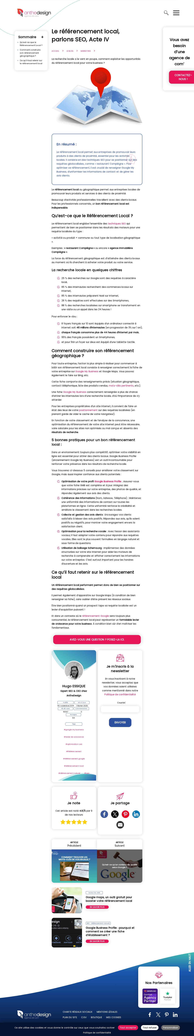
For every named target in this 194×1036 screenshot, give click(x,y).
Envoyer (120, 722)
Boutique (96, 1017)
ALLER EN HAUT (190, 963)
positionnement (88, 410)
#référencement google (74, 758)
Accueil (55, 51)
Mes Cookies (113, 1017)
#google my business (74, 729)
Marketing (86, 51)
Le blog (70, 51)
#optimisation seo (74, 744)
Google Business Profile (108, 481)
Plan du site (70, 1017)
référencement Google (95, 615)
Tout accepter (128, 1027)
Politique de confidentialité (120, 694)
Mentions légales (107, 1011)
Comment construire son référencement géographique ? (30, 53)
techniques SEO (117, 223)
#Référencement (73, 751)
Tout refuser (150, 1027)
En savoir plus (97, 907)
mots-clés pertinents (121, 385)
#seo (86, 773)
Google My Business (86, 371)
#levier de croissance (74, 737)
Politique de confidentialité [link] (97, 1032)
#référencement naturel (69, 773)
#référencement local (74, 766)
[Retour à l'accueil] (34, 13)
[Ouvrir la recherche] (166, 13)
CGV (83, 1017)
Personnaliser (170, 1027)
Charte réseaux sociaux (77, 1011)
